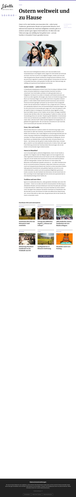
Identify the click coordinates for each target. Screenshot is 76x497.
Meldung (21, 206)
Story (39, 231)
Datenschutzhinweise (47, 494)
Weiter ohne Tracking (36, 494)
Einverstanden (27, 494)
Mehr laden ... (47, 256)
